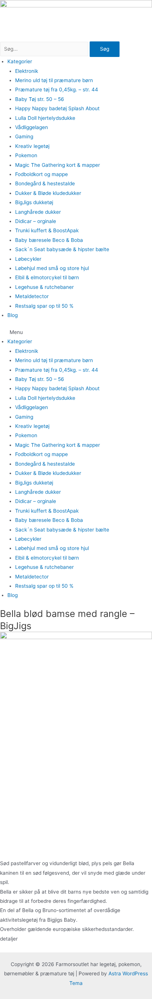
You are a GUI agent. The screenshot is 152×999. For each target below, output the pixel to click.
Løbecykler (28, 259)
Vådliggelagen (31, 127)
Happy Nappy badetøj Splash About (57, 108)
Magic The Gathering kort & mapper (57, 165)
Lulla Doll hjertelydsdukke (45, 118)
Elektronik (26, 71)
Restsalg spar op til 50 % (44, 306)
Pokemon (26, 155)
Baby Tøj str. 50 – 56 (39, 99)
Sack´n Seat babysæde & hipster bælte (62, 249)
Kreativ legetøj (32, 146)
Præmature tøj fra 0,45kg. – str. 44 (56, 89)
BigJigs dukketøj (34, 202)
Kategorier (19, 61)
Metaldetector (32, 296)
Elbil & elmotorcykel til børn (47, 277)
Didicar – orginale (35, 221)
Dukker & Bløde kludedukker (48, 193)
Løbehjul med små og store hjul (52, 268)
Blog (12, 315)
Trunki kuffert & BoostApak (47, 230)
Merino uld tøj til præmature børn (54, 80)
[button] (76, 332)
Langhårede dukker (38, 212)
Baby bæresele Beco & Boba (49, 240)
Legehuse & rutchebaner (44, 287)
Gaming (24, 136)
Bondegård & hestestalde (45, 183)
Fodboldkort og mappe (41, 174)
